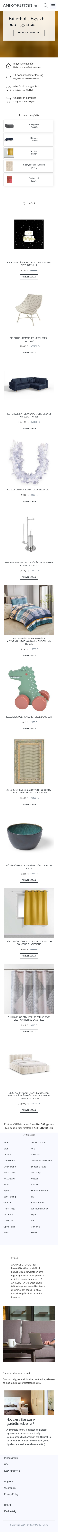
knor (6, 1148)
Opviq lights (9, 1227)
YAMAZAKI (9, 1178)
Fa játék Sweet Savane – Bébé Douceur (29, 717)
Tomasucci (36, 1184)
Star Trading (10, 1197)
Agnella (7, 1190)
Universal (8, 1154)
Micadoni (8, 1214)
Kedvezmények (12, 1471)
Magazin (8, 1481)
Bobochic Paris (38, 1167)
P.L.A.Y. (7, 1184)
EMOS (34, 1232)
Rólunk (7, 1505)
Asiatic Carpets (38, 1142)
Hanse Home (37, 1202)
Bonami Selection (39, 1190)
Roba (6, 1142)
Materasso (36, 1154)
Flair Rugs (36, 1172)
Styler (33, 1214)
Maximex (35, 1227)
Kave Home (9, 1160)
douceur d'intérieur (40, 1208)
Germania (8, 1202)
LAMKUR (8, 1220)
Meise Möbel (10, 1167)
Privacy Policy (11, 1494)
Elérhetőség (10, 1511)
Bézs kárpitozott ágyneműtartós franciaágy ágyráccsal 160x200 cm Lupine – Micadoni (29, 1096)
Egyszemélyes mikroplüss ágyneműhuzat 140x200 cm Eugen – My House (29, 641)
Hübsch (34, 1178)
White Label (9, 1172)
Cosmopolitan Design (41, 1160)
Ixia (32, 1197)
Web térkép (10, 1488)
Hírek (7, 1464)
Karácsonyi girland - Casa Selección (29, 489)
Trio (32, 1220)
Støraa (7, 1232)
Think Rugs (9, 1208)
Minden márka (11, 1458)
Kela (33, 1148)
